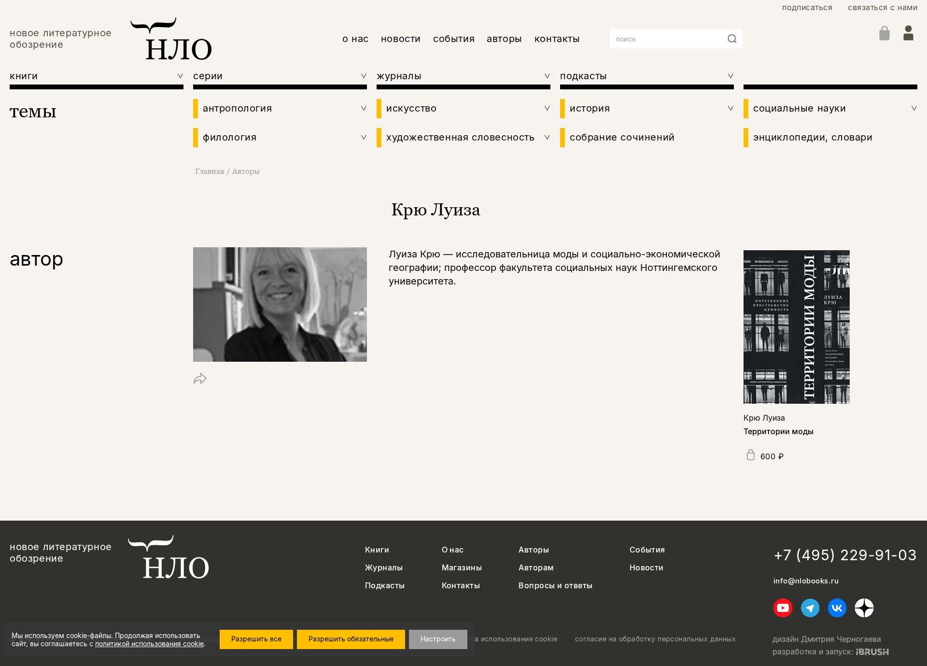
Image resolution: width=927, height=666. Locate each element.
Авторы (246, 171)
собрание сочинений (622, 137)
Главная (210, 171)
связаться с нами (882, 7)
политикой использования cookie (149, 643)
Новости (647, 567)
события (454, 38)
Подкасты (385, 585)
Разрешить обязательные (351, 639)
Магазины (462, 567)
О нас (453, 549)
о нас (355, 38)
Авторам (536, 567)
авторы (504, 38)
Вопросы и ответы (556, 585)
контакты (557, 38)
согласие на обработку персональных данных (655, 639)
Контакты (461, 585)
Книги (377, 549)
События (647, 549)
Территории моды (779, 431)
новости (401, 38)
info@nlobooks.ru (806, 581)
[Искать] (732, 38)
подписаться (807, 7)
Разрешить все (256, 639)
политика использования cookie (502, 639)
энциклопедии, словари (813, 137)
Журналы (384, 567)
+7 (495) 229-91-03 (845, 555)
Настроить (438, 639)
